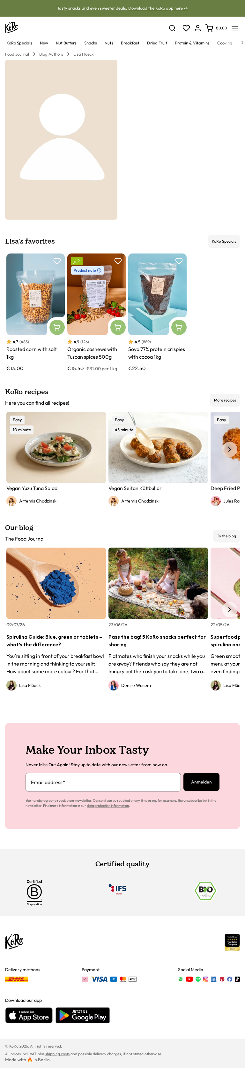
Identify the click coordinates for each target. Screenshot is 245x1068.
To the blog (226, 536)
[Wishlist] (186, 28)
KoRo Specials (224, 241)
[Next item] (229, 449)
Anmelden (201, 782)
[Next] (242, 42)
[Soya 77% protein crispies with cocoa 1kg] (157, 312)
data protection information (108, 805)
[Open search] (172, 28)
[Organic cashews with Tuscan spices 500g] (96, 312)
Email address (48, 782)
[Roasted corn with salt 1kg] (35, 312)
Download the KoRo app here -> (158, 8)
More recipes (225, 400)
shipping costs (57, 1053)
